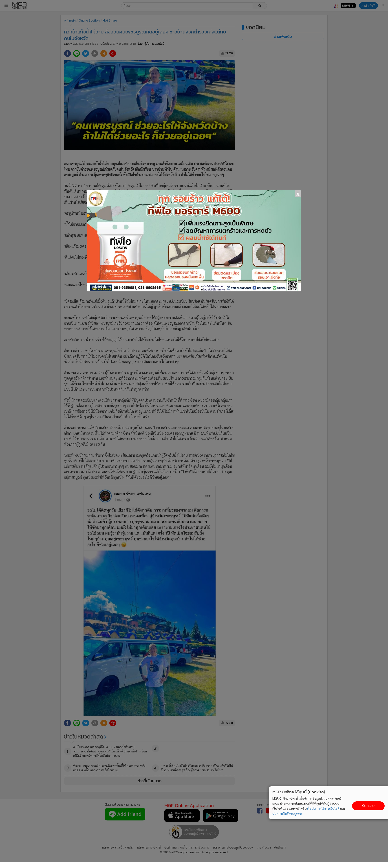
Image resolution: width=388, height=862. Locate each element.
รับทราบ (368, 806)
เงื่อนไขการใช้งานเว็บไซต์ (323, 808)
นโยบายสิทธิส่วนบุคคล (287, 813)
